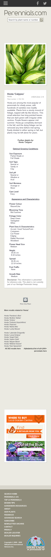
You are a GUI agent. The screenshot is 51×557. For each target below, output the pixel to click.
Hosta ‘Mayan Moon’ (12, 342)
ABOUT (7, 509)
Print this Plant (25, 304)
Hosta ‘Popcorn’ (10, 325)
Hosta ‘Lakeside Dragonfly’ (14, 333)
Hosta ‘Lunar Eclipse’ (12, 335)
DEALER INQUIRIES (12, 536)
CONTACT (8, 527)
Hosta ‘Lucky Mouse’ (12, 329)
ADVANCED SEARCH (13, 518)
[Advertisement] (25, 34)
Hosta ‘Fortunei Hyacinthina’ (15, 322)
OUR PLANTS (9, 512)
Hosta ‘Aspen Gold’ (11, 339)
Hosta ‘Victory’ (9, 320)
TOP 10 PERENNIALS (13, 500)
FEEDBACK (9, 515)
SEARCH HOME (10, 494)
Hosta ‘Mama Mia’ (11, 327)
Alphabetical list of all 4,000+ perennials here (35, 350)
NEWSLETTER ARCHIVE (14, 524)
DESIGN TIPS (9, 503)
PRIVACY (8, 530)
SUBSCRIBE (9, 521)
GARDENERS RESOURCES (15, 506)
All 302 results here (13, 349)
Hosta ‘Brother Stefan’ (12, 318)
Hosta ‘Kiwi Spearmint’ (13, 346)
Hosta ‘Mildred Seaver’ (13, 344)
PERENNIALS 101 (11, 497)
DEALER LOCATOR (12, 533)
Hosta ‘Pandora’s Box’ (12, 316)
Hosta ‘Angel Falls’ (11, 337)
